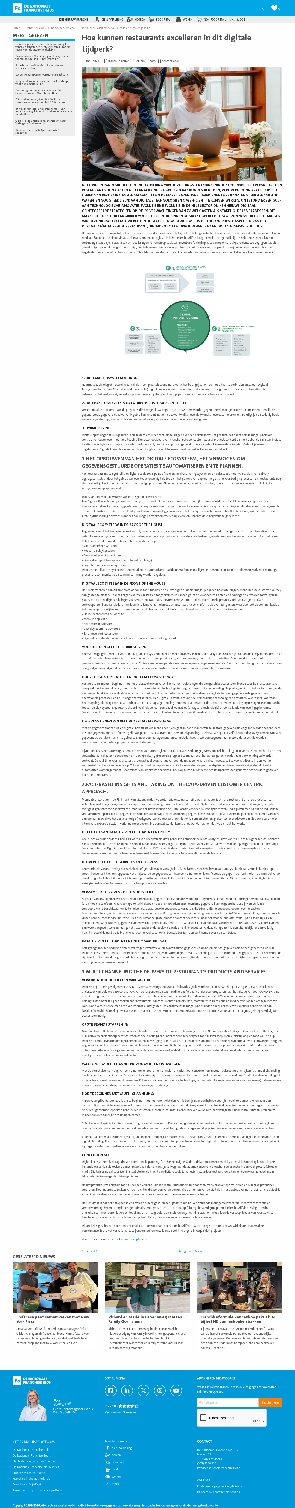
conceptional (170, 61)
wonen (187, 19)
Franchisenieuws (119, 61)
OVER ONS (204, 1480)
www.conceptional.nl (134, 1239)
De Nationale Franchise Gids (33, 8)
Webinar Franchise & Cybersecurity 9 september (37, 131)
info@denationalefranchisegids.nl (219, 1468)
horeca (140, 19)
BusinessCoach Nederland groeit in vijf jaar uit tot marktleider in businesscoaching (42, 57)
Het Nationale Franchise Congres (34, 1461)
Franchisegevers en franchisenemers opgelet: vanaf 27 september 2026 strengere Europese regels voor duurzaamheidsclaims (42, 46)
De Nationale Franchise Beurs (32, 1455)
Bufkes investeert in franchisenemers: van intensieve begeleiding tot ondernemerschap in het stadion (43, 111)
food (115, 1469)
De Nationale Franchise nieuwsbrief (36, 1467)
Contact (204, 1441)
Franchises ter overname (29, 1473)
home (153, 61)
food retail (163, 19)
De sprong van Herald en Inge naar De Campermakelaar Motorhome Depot (38, 92)
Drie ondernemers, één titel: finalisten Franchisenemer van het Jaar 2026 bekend (40, 101)
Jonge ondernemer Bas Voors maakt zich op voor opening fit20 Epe (41, 82)
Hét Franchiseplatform (34, 1442)
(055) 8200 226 (206, 1463)
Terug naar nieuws (190, 1251)
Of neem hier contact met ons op (218, 1492)
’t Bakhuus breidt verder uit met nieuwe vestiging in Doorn (39, 67)
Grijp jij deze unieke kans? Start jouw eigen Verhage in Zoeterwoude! (41, 122)
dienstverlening (112, 19)
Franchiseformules (117, 1441)
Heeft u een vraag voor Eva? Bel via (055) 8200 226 (73, 1411)
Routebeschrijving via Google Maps (219, 1486)
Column (140, 61)
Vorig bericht (90, 1251)
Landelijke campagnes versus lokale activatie (41, 74)
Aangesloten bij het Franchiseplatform (37, 1490)
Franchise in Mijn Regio (27, 1484)
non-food (118, 1462)
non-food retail (215, 19)
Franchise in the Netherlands (31, 1478)
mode (241, 19)
